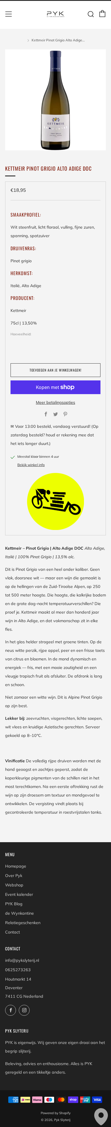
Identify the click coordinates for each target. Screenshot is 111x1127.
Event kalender (19, 894)
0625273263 (18, 969)
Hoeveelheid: (21, 334)
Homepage (15, 866)
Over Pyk (13, 875)
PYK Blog (13, 903)
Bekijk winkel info (31, 465)
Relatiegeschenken (22, 922)
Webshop (14, 885)
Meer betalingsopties (55, 402)
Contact (12, 932)
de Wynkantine (19, 913)
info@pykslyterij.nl (22, 960)
